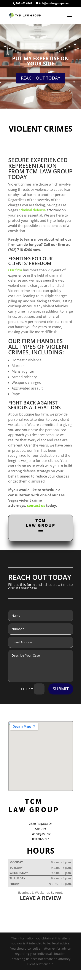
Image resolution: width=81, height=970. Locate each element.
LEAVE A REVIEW (40, 897)
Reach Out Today (40, 78)
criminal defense (32, 210)
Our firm (15, 270)
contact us (36, 505)
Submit (61, 689)
